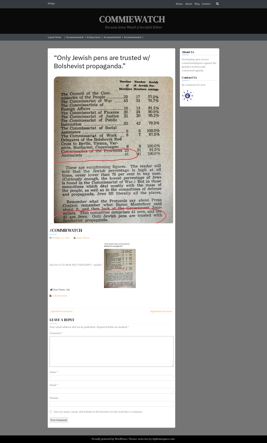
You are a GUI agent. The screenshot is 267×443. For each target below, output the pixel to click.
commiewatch (59, 295)
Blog (197, 3)
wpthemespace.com (163, 438)
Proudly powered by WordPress (109, 438)
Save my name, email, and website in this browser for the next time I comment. (98, 411)
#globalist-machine (61, 311)
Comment (56, 333)
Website (54, 397)
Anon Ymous (83, 237)
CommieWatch (132, 19)
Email (54, 385)
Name (54, 372)
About (188, 3)
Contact (206, 3)
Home (179, 3)
